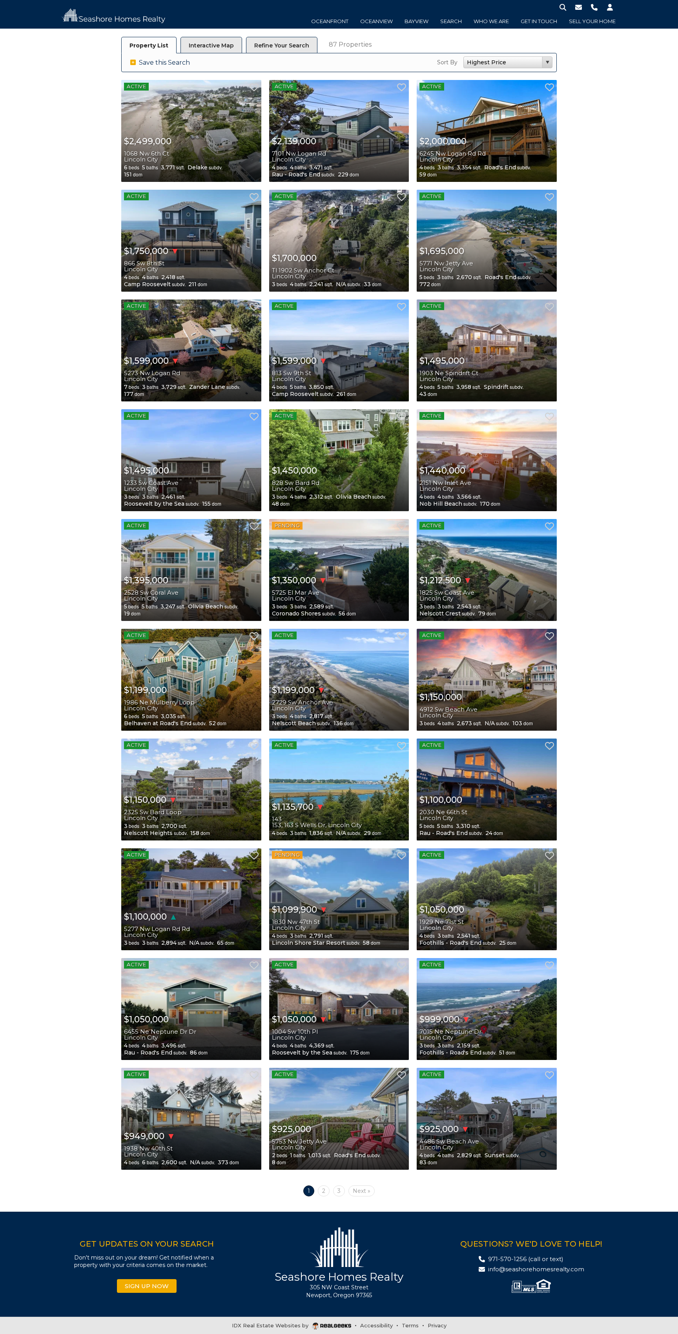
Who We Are (491, 21)
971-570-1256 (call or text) (525, 1259)
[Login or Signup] (610, 7)
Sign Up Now (147, 1286)
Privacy (437, 1325)
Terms (410, 1325)
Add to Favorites (254, 87)
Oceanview (376, 21)
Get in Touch (539, 21)
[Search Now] (563, 7)
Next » (361, 1190)
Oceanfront (329, 21)
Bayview (416, 21)
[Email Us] (578, 7)
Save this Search (163, 62)
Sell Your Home (592, 21)
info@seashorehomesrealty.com (536, 1269)
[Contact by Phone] (594, 7)
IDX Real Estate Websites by (271, 1325)
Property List (148, 45)
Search (451, 21)
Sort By (447, 62)
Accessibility (376, 1325)
